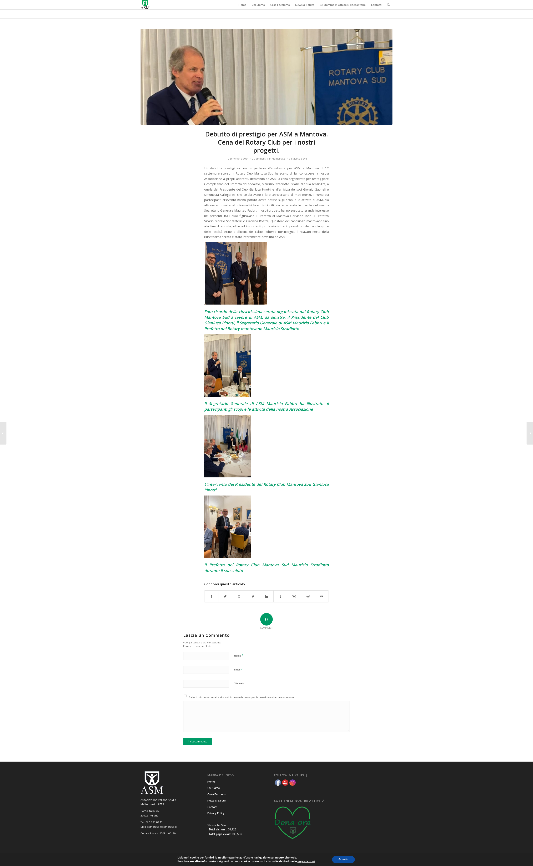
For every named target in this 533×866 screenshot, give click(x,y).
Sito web (239, 683)
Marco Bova (300, 158)
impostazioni (306, 861)
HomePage (278, 158)
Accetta (343, 859)
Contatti (212, 807)
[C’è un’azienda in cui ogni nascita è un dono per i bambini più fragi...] (3, 433)
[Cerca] (388, 4)
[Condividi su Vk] (294, 596)
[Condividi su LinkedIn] (266, 596)
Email (238, 669)
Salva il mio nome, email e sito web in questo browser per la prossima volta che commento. (241, 697)
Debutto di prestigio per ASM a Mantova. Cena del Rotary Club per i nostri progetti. (266, 142)
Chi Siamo (213, 788)
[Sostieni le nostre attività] (292, 840)
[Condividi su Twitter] (225, 596)
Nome (238, 655)
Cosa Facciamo (216, 794)
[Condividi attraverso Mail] (322, 596)
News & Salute (216, 800)
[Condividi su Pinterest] (253, 596)
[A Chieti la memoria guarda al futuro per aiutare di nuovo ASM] (530, 433)
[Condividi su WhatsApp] (239, 596)
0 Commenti (259, 158)
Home (211, 781)
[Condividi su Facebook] (211, 596)
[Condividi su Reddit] (308, 596)
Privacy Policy (215, 813)
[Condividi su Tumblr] (280, 596)
